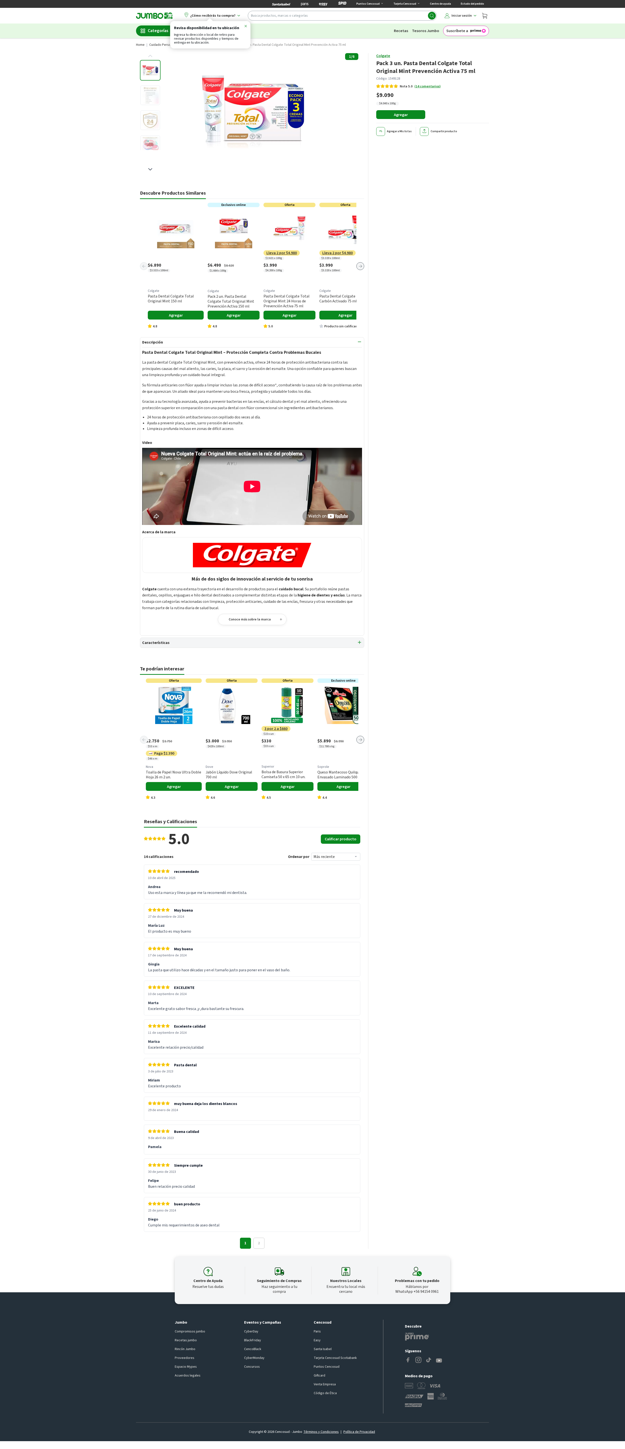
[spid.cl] (342, 4)
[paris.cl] (304, 4)
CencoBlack (252, 1349)
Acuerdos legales (187, 1375)
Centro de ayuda (440, 4)
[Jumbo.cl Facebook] (408, 1360)
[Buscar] (432, 16)
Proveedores (184, 1357)
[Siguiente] (360, 266)
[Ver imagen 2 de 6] (150, 95)
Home (140, 44)
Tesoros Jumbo (425, 31)
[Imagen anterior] (150, 56)
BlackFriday (252, 1340)
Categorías (158, 31)
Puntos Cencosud (326, 1366)
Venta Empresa (325, 1384)
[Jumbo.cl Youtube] (439, 1360)
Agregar (401, 115)
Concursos (252, 1366)
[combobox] (342, 16)
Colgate (383, 56)
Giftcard (319, 1375)
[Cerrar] (246, 27)
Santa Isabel (323, 1349)
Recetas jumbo (186, 1340)
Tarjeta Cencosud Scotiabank (335, 1357)
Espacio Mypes (186, 1366)
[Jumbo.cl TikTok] (428, 1360)
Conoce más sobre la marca (250, 619)
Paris (317, 1331)
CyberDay (251, 1331)
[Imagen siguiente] (150, 169)
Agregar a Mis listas (399, 131)
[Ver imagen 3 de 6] (150, 120)
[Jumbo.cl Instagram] (418, 1360)
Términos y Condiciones (321, 1431)
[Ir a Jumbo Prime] (417, 1337)
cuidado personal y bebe (167, 44)
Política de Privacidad (359, 1431)
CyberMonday (254, 1357)
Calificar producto (340, 839)
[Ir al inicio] (154, 15)
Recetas (401, 31)
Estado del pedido (472, 4)
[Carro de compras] (484, 16)
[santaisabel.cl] (281, 4)
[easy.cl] (323, 4)
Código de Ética (325, 1393)
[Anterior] (144, 266)
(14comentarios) (427, 86)
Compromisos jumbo (190, 1331)
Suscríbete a (457, 31)
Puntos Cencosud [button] (368, 4)
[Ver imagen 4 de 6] (150, 145)
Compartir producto (444, 131)
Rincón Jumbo (185, 1349)
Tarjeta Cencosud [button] (404, 4)
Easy (317, 1340)
